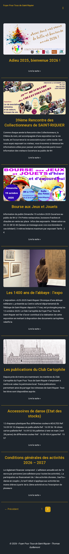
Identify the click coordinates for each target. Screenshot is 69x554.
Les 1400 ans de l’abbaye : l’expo (34, 292)
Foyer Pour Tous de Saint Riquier (18, 5)
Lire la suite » (34, 70)
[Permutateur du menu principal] (63, 8)
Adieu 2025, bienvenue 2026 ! (34, 60)
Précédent (11, 509)
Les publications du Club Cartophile (34, 369)
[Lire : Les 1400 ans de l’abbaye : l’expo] (34, 268)
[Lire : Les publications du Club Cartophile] (34, 351)
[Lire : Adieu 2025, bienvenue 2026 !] (34, 39)
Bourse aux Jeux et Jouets (34, 206)
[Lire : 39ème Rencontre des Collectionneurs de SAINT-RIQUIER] (34, 97)
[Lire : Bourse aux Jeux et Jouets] (34, 184)
